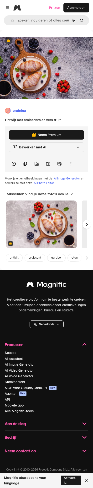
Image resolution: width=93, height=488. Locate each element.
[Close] (86, 480)
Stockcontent (15, 382)
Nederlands (46, 324)
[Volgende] (87, 224)
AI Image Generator (67, 178)
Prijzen (54, 7)
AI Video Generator (19, 370)
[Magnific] (46, 285)
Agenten (15, 393)
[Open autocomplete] (10, 20)
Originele (31, 41)
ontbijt (14, 258)
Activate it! (70, 480)
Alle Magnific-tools (19, 411)
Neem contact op (20, 450)
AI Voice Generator (19, 376)
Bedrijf (10, 437)
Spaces (10, 353)
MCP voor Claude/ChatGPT (30, 388)
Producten (14, 344)
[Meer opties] (71, 163)
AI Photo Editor (44, 183)
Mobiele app (14, 405)
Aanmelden (76, 7)
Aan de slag (15, 423)
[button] (47, 324)
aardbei (56, 258)
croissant (35, 258)
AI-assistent (14, 359)
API (7, 399)
